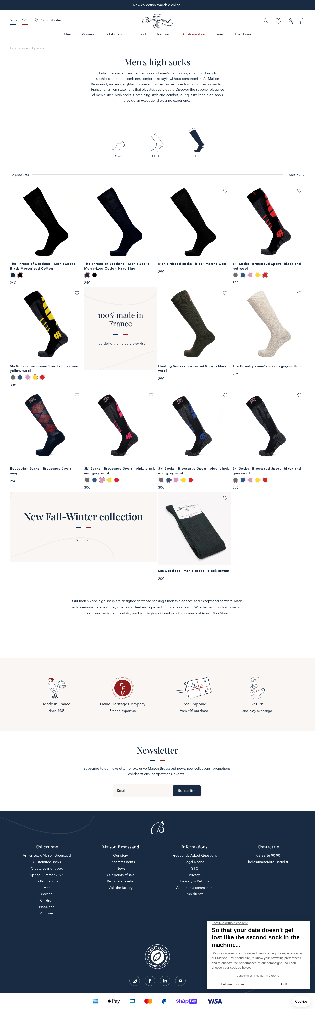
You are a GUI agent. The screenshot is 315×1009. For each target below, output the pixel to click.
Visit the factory (121, 887)
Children (46, 900)
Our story (120, 855)
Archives (46, 913)
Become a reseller (121, 881)
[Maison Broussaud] (157, 21)
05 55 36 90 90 (268, 855)
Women (88, 34)
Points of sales (50, 20)
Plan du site (195, 894)
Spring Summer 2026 (46, 875)
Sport (142, 34)
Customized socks (47, 862)
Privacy (194, 875)
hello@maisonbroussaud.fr (268, 862)
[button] (266, 21)
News (120, 868)
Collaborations (116, 34)
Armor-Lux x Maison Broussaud (47, 855)
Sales (220, 34)
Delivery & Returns (194, 881)
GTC (194, 868)
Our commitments (121, 862)
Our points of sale (120, 875)
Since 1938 (18, 20)
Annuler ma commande (194, 887)
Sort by (294, 175)
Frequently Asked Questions (194, 855)
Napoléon (164, 34)
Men (67, 34)
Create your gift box (47, 868)
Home (13, 48)
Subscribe (187, 790)
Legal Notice (194, 862)
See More (220, 613)
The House (243, 34)
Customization (194, 34)
